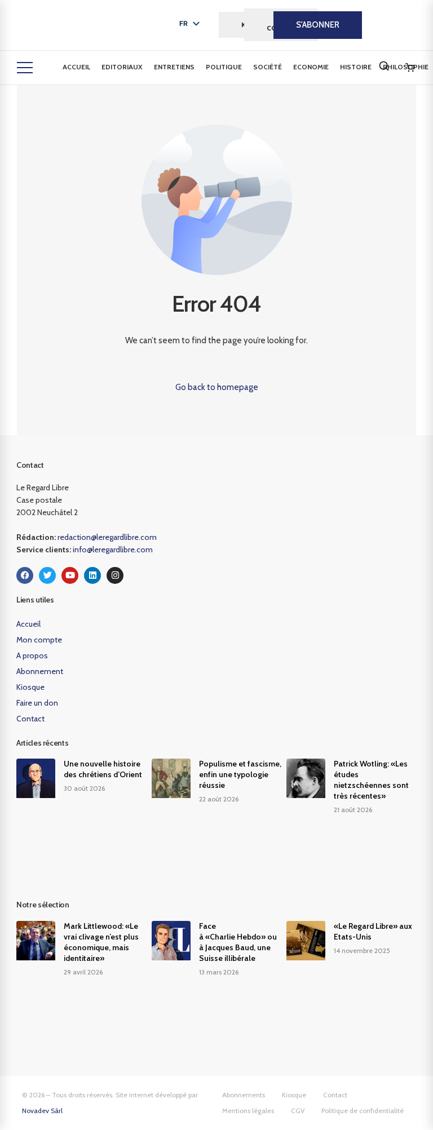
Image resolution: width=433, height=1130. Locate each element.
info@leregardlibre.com (113, 549)
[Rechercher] (384, 66)
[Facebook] (24, 575)
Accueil (76, 67)
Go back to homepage (216, 387)
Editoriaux (122, 67)
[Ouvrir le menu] (25, 67)
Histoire (356, 67)
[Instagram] (115, 575)
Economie (311, 67)
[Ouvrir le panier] (410, 67)
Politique (224, 67)
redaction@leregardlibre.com (107, 537)
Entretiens (174, 67)
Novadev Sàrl (42, 1110)
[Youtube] (69, 575)
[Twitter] (47, 575)
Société (267, 67)
